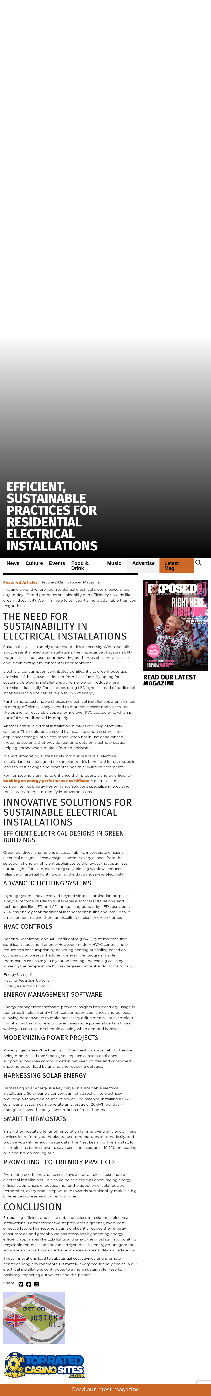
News (13, 563)
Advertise (143, 563)
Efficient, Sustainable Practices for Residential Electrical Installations (52, 516)
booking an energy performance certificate (46, 781)
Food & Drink (80, 566)
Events (57, 563)
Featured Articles (20, 582)
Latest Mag (171, 566)
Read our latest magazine (105, 1389)
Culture (34, 563)
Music (114, 563)
